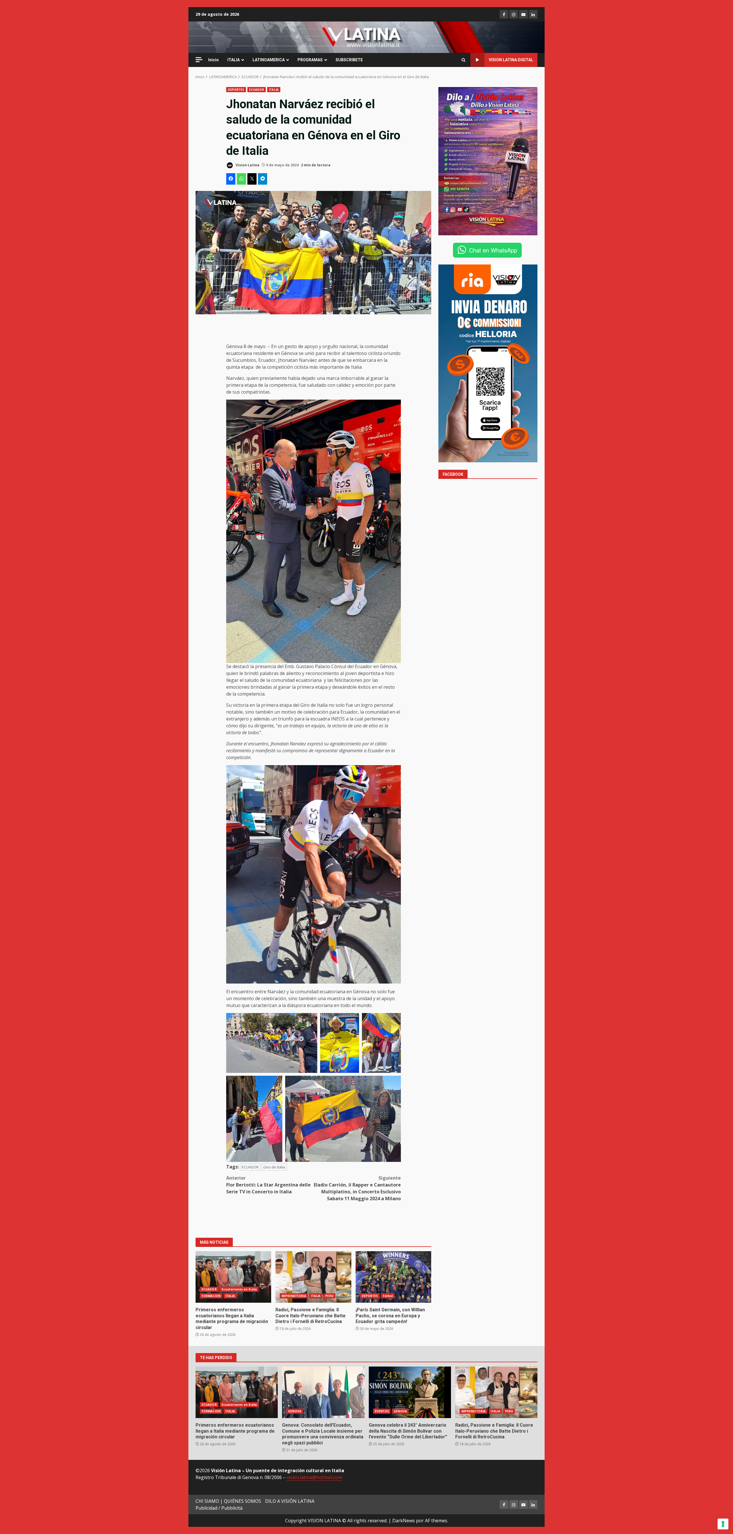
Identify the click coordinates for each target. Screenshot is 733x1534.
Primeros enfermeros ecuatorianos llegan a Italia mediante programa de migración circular (233, 1277)
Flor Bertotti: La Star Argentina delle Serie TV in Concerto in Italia (268, 1185)
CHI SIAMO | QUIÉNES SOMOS (228, 1501)
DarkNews (403, 1520)
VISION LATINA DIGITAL (511, 60)
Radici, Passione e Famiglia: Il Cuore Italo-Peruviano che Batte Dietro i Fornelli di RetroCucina (313, 1277)
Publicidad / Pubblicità (219, 1508)
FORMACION (211, 1296)
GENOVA (294, 1411)
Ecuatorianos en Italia (239, 1289)
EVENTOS (382, 1411)
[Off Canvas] (199, 59)
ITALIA (233, 60)
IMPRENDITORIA (293, 1296)
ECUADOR (256, 90)
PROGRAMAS (310, 60)
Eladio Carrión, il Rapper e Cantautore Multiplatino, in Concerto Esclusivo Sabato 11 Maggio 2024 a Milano (357, 1188)
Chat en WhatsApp (493, 250)
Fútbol (388, 1296)
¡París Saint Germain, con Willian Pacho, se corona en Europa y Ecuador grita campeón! (393, 1277)
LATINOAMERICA (269, 60)
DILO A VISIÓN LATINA (289, 1501)
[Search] (463, 60)
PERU (329, 1296)
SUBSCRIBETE (349, 60)
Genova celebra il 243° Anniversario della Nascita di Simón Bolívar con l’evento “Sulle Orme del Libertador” (410, 1392)
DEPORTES (236, 90)
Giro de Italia (274, 1167)
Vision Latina (247, 165)
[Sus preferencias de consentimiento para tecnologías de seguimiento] (723, 1524)
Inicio (213, 60)
